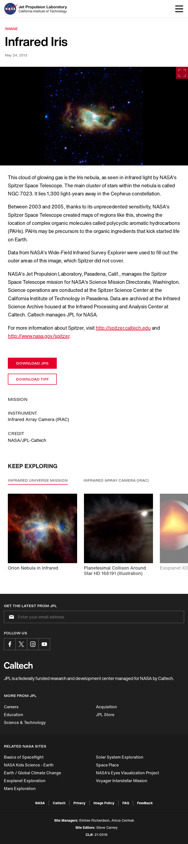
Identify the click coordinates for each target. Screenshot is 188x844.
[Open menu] (179, 9)
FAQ (125, 802)
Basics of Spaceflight (24, 757)
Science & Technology (25, 722)
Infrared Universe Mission (38, 480)
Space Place (107, 765)
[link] (94, 116)
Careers (11, 707)
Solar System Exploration (119, 757)
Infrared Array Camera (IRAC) (116, 480)
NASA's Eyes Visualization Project (127, 773)
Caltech (59, 802)
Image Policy (104, 802)
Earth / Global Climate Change (32, 773)
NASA (40, 802)
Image (11, 28)
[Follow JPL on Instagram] (33, 644)
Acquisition (106, 707)
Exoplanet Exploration (25, 781)
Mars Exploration (20, 788)
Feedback (145, 802)
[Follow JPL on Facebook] (10, 644)
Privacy (79, 802)
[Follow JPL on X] (21, 644)
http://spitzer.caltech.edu (123, 327)
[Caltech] (18, 665)
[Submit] (10, 617)
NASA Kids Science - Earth (29, 765)
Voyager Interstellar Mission (121, 781)
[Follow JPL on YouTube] (44, 644)
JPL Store (105, 715)
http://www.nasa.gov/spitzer (38, 336)
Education (13, 715)
